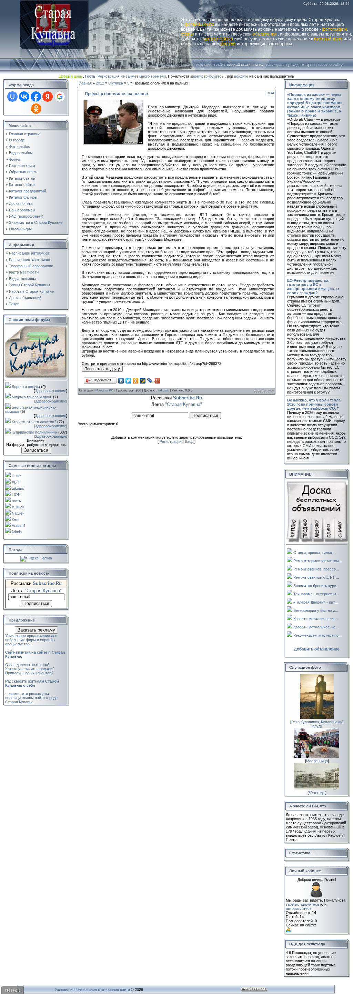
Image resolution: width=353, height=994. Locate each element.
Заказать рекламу (36, 630)
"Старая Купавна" (43, 590)
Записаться (36, 450)
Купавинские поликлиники (34, 432)
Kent (15, 519)
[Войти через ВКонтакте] (24, 96)
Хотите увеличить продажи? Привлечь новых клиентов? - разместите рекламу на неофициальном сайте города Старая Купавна (32, 685)
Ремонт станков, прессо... (316, 569)
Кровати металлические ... (316, 619)
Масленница (317, 761)
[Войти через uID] (12, 96)
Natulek (18, 513)
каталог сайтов (218, 39)
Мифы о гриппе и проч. (32, 397)
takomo (18, 488)
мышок (18, 507)
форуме (228, 43)
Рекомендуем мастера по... (317, 635)
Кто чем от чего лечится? (34, 422)
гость (16, 501)
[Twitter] (128, 380)
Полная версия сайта (175, 65)
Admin (16, 532)
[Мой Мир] (143, 380)
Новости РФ (104, 390)
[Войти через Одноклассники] (36, 108)
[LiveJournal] (150, 380)
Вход (294, 65)
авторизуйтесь (299, 908)
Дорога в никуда (26, 387)
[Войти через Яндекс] (47, 96)
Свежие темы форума (29, 320)
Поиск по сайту (330, 65)
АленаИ (18, 526)
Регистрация (276, 65)
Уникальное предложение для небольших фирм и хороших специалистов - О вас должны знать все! (35, 650)
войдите (241, 76)
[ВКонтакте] (121, 380)
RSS (304, 65)
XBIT (16, 482)
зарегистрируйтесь (207, 76)
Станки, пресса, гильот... (314, 552)
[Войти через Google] (59, 96)
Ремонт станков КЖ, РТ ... (316, 577)
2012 (100, 83)
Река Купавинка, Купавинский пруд (317, 724)
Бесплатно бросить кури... (316, 586)
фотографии (334, 29)
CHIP (16, 476)
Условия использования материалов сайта (92, 989)
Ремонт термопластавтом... (317, 561)
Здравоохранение (50, 391)
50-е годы (317, 793)
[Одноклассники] (135, 380)
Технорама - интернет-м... (316, 594)
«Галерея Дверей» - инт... (315, 602)
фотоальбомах (199, 24)
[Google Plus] (157, 380)
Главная (85, 83)
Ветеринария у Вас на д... (315, 610)
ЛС (312, 65)
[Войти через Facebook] (36, 96)
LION (16, 495)
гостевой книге (328, 39)
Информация (301, 85)
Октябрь (115, 83)
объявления (265, 34)
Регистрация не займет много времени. (133, 76)
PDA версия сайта (211, 65)
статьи (187, 34)
